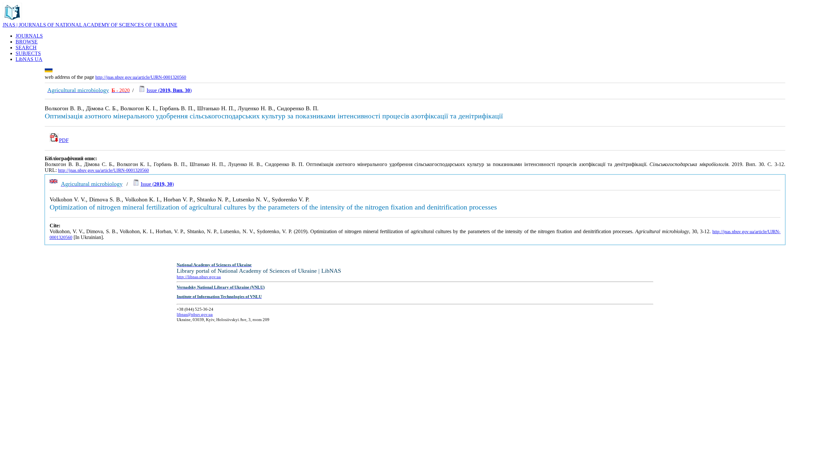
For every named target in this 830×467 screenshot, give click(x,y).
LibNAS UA (29, 59)
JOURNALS (29, 36)
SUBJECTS (28, 53)
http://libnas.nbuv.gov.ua (199, 276)
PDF (64, 140)
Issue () (169, 90)
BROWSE (27, 41)
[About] (12, 20)
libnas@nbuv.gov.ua (195, 314)
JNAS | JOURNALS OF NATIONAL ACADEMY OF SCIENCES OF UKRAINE (90, 25)
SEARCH (26, 47)
